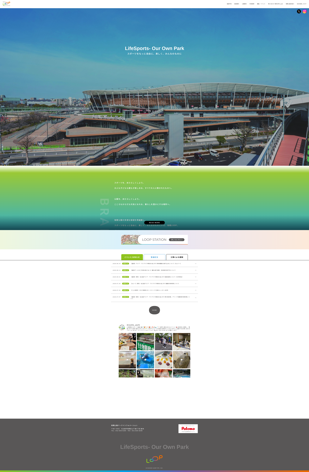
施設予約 (229, 4)
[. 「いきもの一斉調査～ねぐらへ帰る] (145, 341)
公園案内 (244, 4)
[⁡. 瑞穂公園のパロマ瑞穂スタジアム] (127, 359)
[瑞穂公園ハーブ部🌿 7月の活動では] (163, 359)
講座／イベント (261, 4)
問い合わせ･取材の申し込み (275, 4)
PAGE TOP (304, 464)
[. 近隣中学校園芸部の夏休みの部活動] (127, 341)
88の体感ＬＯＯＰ (302, 4)
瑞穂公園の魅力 (290, 4)
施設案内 (236, 4)
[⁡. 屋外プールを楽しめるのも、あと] (145, 359)
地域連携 (252, 4)
